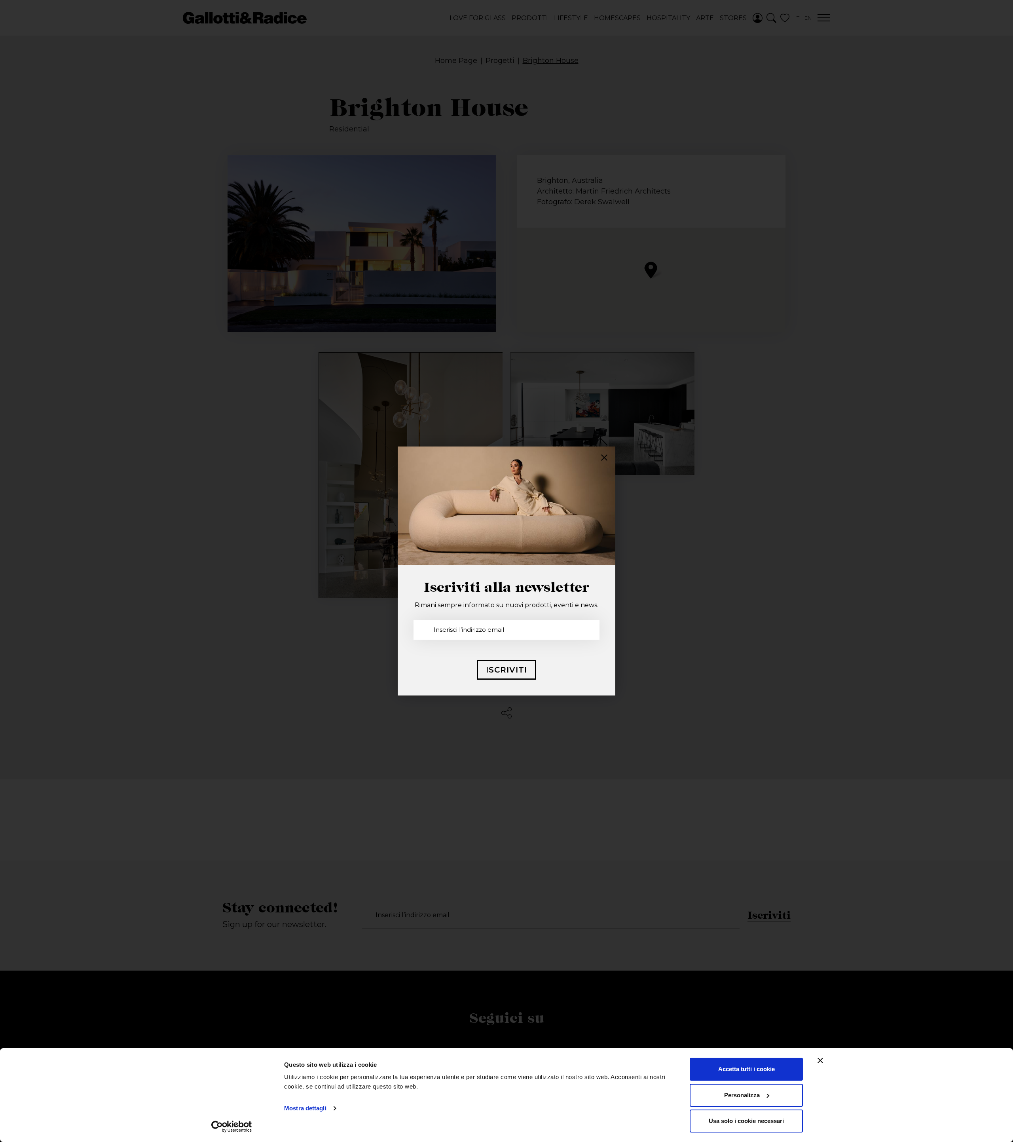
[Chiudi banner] (820, 1060)
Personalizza (742, 1095)
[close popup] (604, 457)
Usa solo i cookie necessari (746, 1120)
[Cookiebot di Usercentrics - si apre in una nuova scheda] (231, 1126)
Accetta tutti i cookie (746, 1069)
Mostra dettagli (305, 1108)
